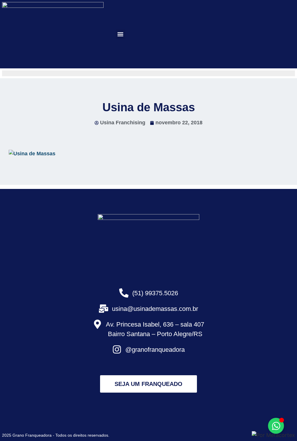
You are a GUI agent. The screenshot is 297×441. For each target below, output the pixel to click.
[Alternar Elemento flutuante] (276, 426)
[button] (120, 34)
